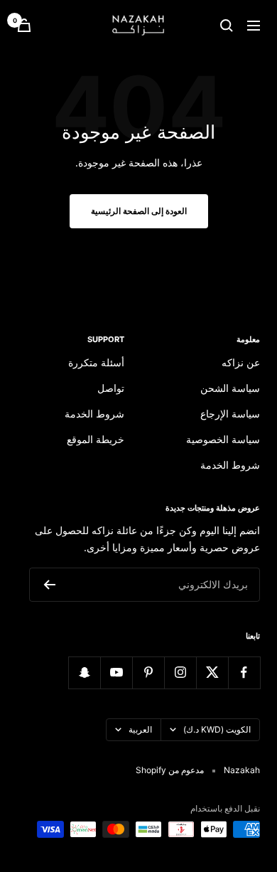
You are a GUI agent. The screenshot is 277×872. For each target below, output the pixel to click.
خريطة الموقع (95, 439)
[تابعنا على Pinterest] (148, 672)
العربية (140, 729)
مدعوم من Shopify (170, 770)
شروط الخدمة (230, 465)
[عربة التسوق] (24, 25)
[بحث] (226, 25)
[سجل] (49, 585)
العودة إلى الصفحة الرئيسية (139, 211)
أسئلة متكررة (96, 362)
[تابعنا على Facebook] (244, 672)
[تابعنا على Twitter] (212, 672)
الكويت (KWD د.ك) (217, 729)
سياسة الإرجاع (230, 414)
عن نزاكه (241, 362)
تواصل (110, 388)
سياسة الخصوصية (223, 439)
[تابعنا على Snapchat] (84, 672)
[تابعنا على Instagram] (180, 672)
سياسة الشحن (230, 388)
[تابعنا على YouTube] (116, 672)
